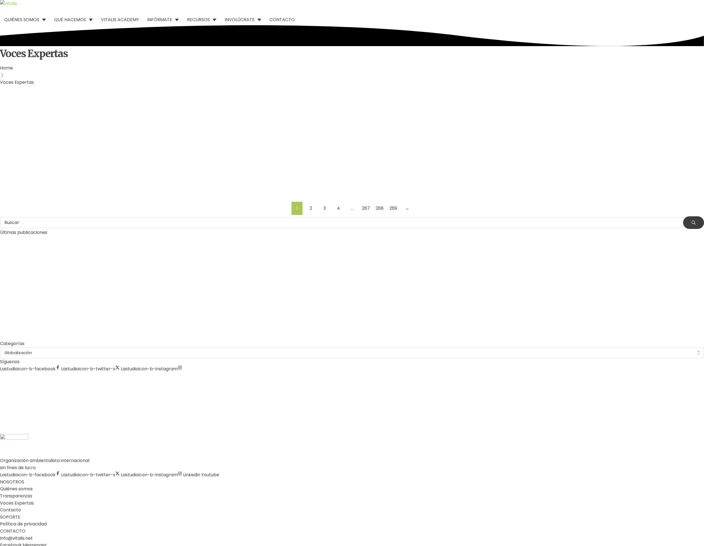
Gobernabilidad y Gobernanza (88, 92)
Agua (5, 92)
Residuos (9, 145)
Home (6, 68)
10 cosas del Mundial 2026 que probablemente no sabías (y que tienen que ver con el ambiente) (103, 334)
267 (366, 208)
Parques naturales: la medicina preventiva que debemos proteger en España (83, 292)
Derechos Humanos (33, 92)
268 (380, 208)
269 (393, 208)
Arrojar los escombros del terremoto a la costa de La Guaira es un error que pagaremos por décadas (109, 313)
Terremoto (32, 145)
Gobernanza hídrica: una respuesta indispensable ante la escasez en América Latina (157, 108)
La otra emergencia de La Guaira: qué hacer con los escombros (116, 162)
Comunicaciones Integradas (34, 98)
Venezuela (56, 145)
